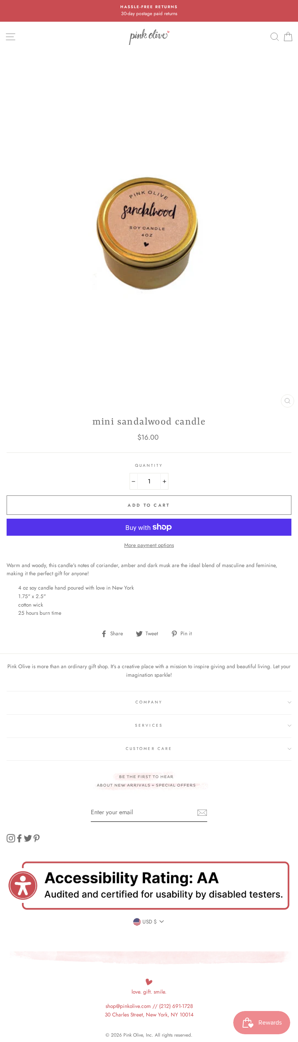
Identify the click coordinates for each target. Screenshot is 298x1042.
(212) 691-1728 (176, 1006)
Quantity (149, 465)
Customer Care (149, 748)
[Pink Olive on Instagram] (11, 838)
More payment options (149, 545)
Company (149, 702)
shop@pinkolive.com (128, 1006)
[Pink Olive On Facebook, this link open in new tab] (19, 838)
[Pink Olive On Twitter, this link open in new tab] (28, 838)
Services (149, 725)
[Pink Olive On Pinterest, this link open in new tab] (36, 838)
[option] (149, 11)
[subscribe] (202, 812)
